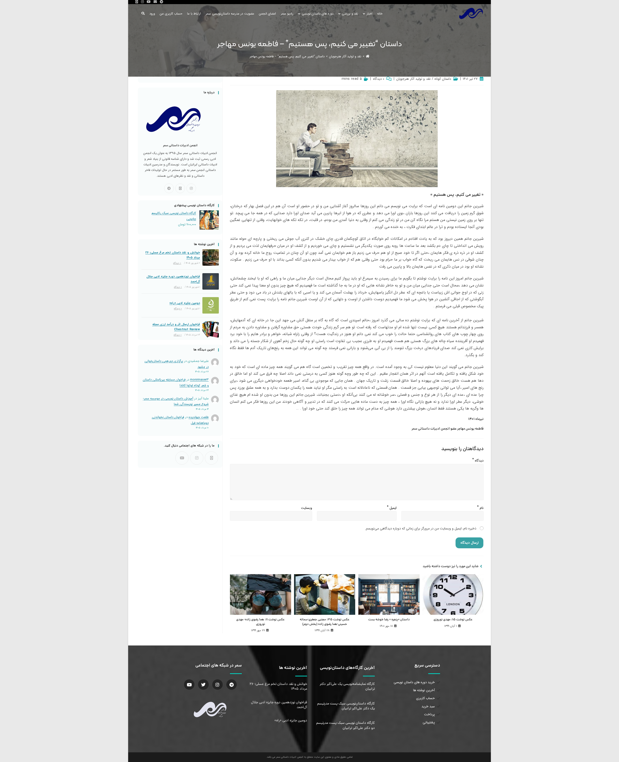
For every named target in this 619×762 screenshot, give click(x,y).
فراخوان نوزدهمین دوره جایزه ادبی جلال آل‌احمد (173, 279)
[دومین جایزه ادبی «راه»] (210, 305)
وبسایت (306, 508)
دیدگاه (478, 459)
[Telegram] (169, 188)
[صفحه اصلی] (367, 56)
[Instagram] (191, 188)
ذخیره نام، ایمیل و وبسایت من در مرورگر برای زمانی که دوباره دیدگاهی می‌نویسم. (420, 528)
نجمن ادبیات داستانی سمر (430, 429)
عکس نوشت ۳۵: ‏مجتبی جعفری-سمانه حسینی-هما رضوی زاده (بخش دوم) (324, 622)
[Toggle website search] (143, 13)
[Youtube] (182, 458)
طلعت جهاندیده (199, 417)
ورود (152, 13)
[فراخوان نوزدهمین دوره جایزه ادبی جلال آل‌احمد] (210, 281)
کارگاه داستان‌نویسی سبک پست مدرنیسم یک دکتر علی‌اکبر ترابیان (346, 706)
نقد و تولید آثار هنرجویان (413, 79)
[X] (180, 188)
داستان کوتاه (443, 79)
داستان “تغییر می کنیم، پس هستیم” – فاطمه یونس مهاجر (287, 56)
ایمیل (392, 507)
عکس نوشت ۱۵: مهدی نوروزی (453, 620)
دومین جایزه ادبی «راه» (184, 303)
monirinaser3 (199, 379)
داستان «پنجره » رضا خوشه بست (389, 620)
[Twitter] (203, 684)
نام (480, 507)
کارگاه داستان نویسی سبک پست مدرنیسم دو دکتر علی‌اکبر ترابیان (345, 725)
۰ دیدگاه (378, 79)
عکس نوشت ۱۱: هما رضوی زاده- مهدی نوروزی (260, 622)
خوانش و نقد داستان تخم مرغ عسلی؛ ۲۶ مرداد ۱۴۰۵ (172, 255)
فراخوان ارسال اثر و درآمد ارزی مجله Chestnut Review (176, 327)
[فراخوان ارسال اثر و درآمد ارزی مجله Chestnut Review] (210, 329)
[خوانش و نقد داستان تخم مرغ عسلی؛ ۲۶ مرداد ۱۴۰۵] (210, 257)
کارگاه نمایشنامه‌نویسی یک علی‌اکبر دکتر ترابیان (347, 686)
